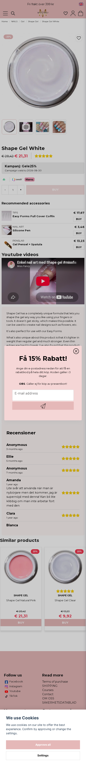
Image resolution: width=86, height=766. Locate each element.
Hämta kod (43, 406)
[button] (76, 351)
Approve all (43, 744)
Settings (43, 755)
